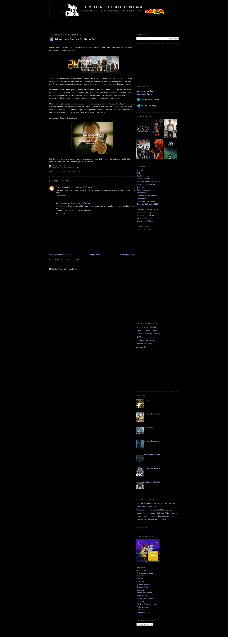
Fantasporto (141, 198)
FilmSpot (140, 601)
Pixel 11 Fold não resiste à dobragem (152, 519)
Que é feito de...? (143, 190)
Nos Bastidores (142, 176)
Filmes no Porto (143, 227)
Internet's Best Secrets (145, 340)
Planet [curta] (149, 427)
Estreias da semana (151, 414)
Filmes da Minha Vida (145, 179)
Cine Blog (140, 581)
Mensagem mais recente (59, 255)
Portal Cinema (142, 607)
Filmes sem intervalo (145, 215)
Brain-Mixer (141, 576)
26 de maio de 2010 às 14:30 (82, 187)
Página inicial (95, 255)
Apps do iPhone (143, 347)
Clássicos (140, 187)
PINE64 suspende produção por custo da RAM (155, 503)
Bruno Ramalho (63, 187)
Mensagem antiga (127, 255)
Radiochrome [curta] (151, 455)
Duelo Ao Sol (141, 596)
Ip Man (146, 400)
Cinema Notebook (143, 584)
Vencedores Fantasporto (146, 201)
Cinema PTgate (142, 587)
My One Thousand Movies (147, 604)
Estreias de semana (151, 441)
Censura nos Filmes (144, 221)
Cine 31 (139, 579)
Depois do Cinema (144, 593)
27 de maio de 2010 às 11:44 (80, 203)
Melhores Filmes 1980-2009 (148, 181)
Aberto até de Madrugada (147, 330)
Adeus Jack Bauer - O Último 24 (74, 39)
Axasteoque (141, 570)
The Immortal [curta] (151, 482)
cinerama (140, 590)
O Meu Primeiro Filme (145, 184)
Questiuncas (61, 203)
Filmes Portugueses (144, 598)
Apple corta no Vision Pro (147, 506)
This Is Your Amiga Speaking (148, 334)
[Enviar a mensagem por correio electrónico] (82, 168)
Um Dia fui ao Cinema (114, 7)
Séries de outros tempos (146, 196)
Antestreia (140, 567)
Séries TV (75, 171)
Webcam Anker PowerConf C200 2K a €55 (154, 510)
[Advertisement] (114, 25)
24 (57, 171)
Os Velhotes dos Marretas (147, 337)
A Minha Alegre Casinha (146, 327)
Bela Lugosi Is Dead (144, 573)
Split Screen (141, 610)
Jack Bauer (65, 171)
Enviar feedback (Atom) (70, 260)
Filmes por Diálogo (144, 212)
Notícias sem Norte (144, 344)
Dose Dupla (141, 193)
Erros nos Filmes (143, 218)
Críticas (139, 170)
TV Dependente (143, 612)
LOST (62, 47)
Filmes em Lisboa (143, 229)
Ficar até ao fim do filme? (147, 210)
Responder (60, 196)
